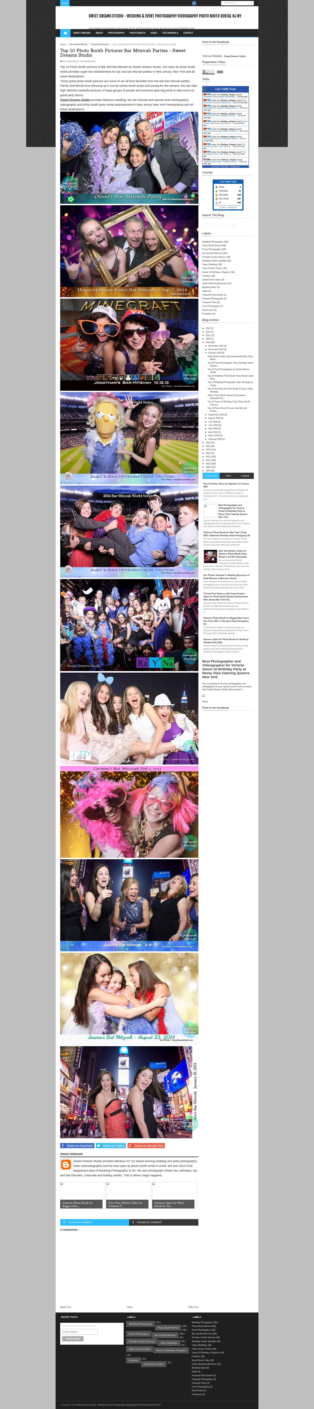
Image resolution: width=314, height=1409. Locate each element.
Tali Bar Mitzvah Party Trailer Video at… (224, 145)
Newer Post (65, 1307)
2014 (208, 449)
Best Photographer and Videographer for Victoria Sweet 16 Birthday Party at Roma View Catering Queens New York (226, 669)
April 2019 (213, 432)
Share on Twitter (113, 1145)
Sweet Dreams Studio (235, 56)
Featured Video (209, 302)
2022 (208, 332)
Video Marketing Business (214, 283)
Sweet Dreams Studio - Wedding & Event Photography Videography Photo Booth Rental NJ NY (165, 16)
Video (153, 33)
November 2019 (216, 349)
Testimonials (170, 33)
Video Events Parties (212, 268)
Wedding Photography (212, 242)
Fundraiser (207, 314)
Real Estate (207, 310)
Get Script (215, 167)
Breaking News (209, 287)
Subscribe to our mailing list (79, 1325)
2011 (208, 460)
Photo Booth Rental (87, 61)
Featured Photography (212, 298)
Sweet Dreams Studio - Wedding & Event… (221, 162)
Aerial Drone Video (211, 279)
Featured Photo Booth (212, 295)
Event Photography (211, 249)
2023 (208, 328)
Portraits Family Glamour (214, 257)
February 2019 (215, 439)
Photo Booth (137, 33)
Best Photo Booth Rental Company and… (224, 101)
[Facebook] (194, 3)
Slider (205, 291)
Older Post (193, 1307)
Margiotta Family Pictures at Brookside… (220, 96)
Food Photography (211, 306)
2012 (208, 456)
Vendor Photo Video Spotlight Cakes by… (220, 116)
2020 (208, 339)
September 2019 (216, 414)
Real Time (224, 167)
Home (129, 1307)
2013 (208, 453)
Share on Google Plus (148, 1145)
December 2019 (216, 346)
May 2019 (213, 428)
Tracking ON (234, 167)
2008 (208, 470)
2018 (208, 442)
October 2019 (215, 353)
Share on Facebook (80, 1145)
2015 (208, 446)
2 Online (222, 207)
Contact (188, 33)
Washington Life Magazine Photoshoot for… (221, 108)
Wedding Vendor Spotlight (214, 260)
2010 (208, 463)
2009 (208, 467)
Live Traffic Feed (225, 89)
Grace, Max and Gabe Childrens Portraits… (221, 131)
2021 (208, 335)
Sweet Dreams (82, 33)
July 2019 (213, 421)
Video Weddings (210, 264)
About (99, 33)
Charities (206, 276)
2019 (208, 342)
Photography (116, 33)
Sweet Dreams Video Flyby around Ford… (225, 122)
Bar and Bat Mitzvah (71, 61)
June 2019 (213, 425)
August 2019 (214, 418)
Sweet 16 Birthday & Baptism (216, 272)
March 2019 (214, 435)
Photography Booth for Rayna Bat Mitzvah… (221, 139)
